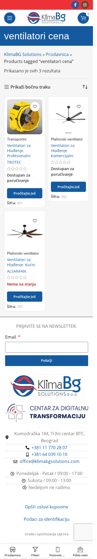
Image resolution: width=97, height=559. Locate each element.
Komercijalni (62, 155)
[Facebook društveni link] (75, 5)
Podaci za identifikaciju (47, 519)
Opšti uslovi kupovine (46, 507)
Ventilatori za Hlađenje (19, 148)
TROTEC (14, 162)
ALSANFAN (16, 271)
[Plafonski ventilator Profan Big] (68, 117)
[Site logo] (46, 17)
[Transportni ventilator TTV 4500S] (24, 117)
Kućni (30, 264)
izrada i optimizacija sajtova (46, 534)
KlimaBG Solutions (22, 54)
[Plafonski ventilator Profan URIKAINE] (24, 231)
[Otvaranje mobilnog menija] (9, 18)
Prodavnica (57, 54)
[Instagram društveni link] (85, 5)
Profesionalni (19, 155)
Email (11, 337)
